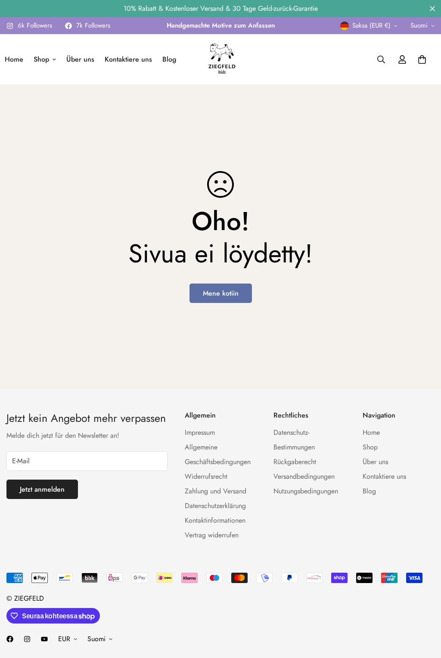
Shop (41, 59)
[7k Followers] (9, 639)
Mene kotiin (221, 293)
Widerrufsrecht (206, 476)
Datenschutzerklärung (215, 506)
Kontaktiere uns (128, 59)
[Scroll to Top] (424, 611)
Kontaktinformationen (215, 520)
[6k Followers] (27, 639)
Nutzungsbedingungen (305, 491)
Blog (169, 59)
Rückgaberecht (294, 462)
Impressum (200, 432)
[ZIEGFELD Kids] (220, 59)
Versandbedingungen (304, 476)
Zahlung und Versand (215, 491)
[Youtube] (44, 639)
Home (371, 432)
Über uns (80, 59)
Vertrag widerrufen (212, 535)
